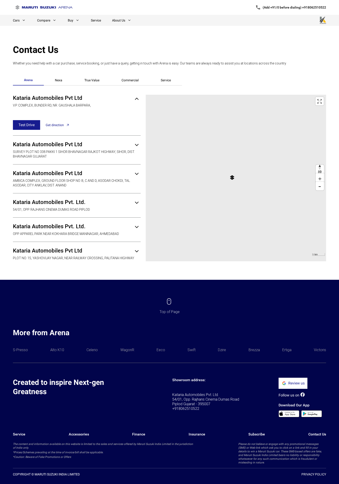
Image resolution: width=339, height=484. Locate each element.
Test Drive (26, 125)
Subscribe (256, 434)
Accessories (79, 434)
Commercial (130, 80)
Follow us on (289, 395)
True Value (91, 80)
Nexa (58, 80)
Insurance (197, 434)
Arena (28, 80)
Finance (138, 434)
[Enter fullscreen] (319, 101)
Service (96, 20)
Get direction (55, 125)
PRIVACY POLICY (313, 474)
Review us (296, 383)
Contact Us (317, 434)
